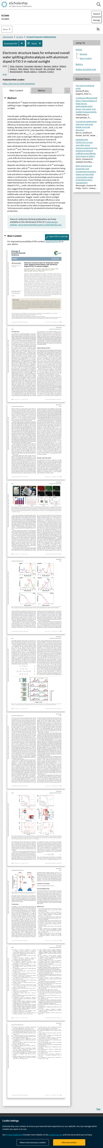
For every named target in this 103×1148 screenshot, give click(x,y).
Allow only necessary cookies (33, 1142)
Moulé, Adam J (30, 71)
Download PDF (10, 43)
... (67, 90)
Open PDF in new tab (58, 236)
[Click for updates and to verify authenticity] (16, 263)
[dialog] (51, 1132)
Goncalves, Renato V (33, 66)
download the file (53, 241)
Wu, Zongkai (49, 69)
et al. (5, 74)
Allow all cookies (69, 1142)
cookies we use (55, 1134)
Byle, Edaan (23, 69)
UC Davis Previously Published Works (41, 37)
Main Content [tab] (16, 90)
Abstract (11, 98)
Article (79, 49)
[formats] (22, 43)
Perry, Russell (36, 69)
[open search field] (99, 4)
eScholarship (8, 37)
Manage (96, 20)
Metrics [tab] (41, 90)
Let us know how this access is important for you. (40, 224)
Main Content (14, 235)
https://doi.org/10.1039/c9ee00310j (19, 83)
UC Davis (5, 18)
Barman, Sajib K (51, 66)
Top (98, 1109)
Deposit (96, 13)
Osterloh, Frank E (46, 71)
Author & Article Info (86, 69)
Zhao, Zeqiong (16, 66)
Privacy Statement (14, 1134)
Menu (5, 29)
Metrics (79, 64)
